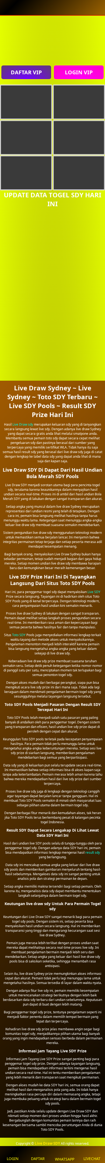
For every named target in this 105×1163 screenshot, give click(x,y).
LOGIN (13, 1158)
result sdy (92, 852)
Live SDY (94, 592)
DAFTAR (38, 1158)
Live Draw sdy (22, 424)
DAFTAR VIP (26, 72)
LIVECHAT (91, 1158)
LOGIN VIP (79, 72)
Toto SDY (19, 635)
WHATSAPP (64, 1159)
